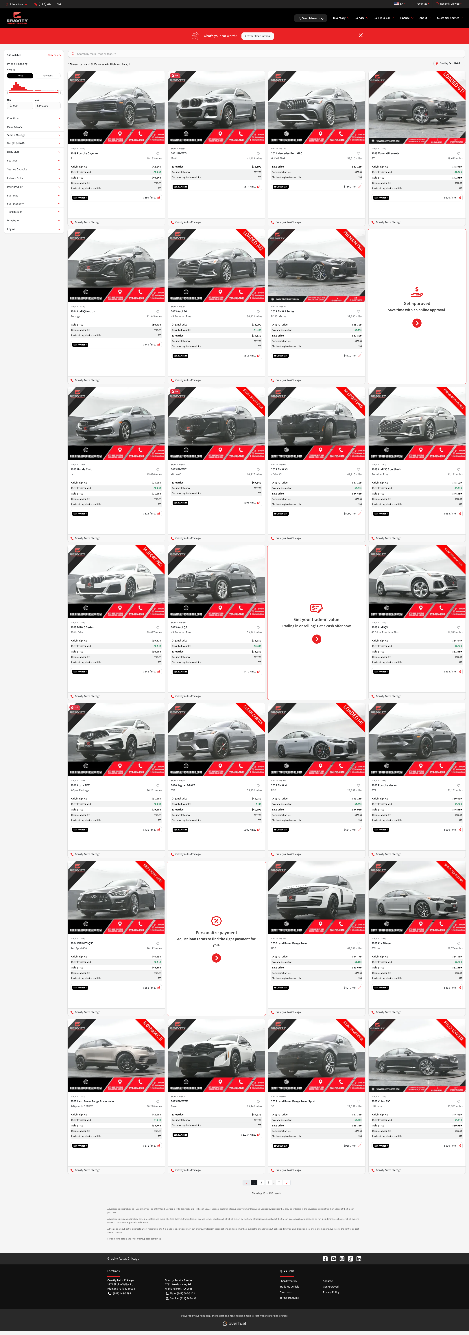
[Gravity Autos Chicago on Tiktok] (349, 1258)
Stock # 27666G (78, 148)
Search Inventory (313, 18)
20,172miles (154, 948)
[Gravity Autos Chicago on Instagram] (340, 1258)
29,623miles (455, 158)
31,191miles (455, 474)
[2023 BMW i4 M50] (316, 739)
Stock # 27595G (379, 780)
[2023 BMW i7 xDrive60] (216, 423)
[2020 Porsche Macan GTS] (417, 739)
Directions (285, 1292)
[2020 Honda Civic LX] (116, 423)
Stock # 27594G (178, 780)
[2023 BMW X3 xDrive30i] (316, 423)
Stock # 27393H (78, 464)
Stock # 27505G (278, 464)
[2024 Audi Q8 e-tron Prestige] (116, 265)
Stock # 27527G (78, 1096)
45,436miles (154, 474)
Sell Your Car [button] (382, 18)
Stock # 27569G (78, 938)
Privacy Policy (331, 1292)
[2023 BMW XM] (216, 1055)
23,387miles (354, 790)
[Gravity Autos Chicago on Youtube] (332, 1258)
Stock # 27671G (178, 464)
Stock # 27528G (278, 938)
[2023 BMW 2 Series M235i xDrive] (316, 265)
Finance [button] (405, 18)
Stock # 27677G (278, 148)
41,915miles (354, 474)
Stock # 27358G (379, 148)
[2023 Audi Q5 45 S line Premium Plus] (417, 581)
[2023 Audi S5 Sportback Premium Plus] (417, 423)
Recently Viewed (449, 4)
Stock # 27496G (379, 938)
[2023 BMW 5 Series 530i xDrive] (116, 581)
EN (401, 4)
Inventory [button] (339, 18)
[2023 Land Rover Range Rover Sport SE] (316, 1055)
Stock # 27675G (78, 306)
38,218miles (154, 1106)
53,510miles (354, 158)
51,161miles (455, 790)
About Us (328, 1281)
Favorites (421, 4)
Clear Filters (54, 55)
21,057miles (354, 1106)
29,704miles (455, 948)
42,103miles (254, 158)
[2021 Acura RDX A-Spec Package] (116, 739)
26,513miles (455, 632)
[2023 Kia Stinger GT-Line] (417, 897)
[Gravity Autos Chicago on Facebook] (324, 1258)
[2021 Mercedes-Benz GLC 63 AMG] (316, 107)
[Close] (360, 35)
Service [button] (360, 18)
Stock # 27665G (278, 1096)
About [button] (423, 18)
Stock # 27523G (379, 622)
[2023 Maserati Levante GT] (417, 107)
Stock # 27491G (379, 464)
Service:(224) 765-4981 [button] (184, 1298)
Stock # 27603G (178, 306)
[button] (17, 4)
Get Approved (331, 1287)
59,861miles (254, 632)
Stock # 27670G (178, 1096)
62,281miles (354, 948)
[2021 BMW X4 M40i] (216, 107)
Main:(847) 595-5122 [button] (182, 1293)
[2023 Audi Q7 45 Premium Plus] (216, 581)
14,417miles (254, 474)
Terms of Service (289, 1298)
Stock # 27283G (379, 1096)
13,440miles (254, 1106)
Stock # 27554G (78, 622)
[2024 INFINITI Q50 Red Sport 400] (116, 897)
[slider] (7, 93)
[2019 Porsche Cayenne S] (116, 107)
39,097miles (154, 632)
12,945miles (154, 316)
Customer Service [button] (448, 18)
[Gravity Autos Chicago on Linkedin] (357, 1258)
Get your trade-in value (257, 36)
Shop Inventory (288, 1281)
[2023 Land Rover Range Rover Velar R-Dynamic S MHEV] (116, 1055)
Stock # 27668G (178, 148)
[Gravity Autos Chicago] (17, 18)
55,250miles (254, 790)
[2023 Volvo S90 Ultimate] (417, 1055)
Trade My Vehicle (289, 1287)
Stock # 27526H (178, 622)
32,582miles (455, 1106)
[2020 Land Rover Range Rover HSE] (316, 897)
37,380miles (354, 316)
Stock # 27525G (278, 780)
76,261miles (154, 790)
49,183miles (154, 158)
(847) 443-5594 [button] (50, 4)
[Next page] (287, 1182)
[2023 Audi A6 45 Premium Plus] (216, 265)
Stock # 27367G (278, 306)
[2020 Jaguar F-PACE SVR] (216, 739)
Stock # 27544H (78, 780)
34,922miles (254, 316)
